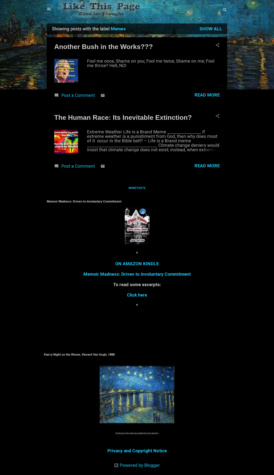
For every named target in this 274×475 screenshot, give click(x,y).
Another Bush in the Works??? (103, 46)
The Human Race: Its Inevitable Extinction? (123, 117)
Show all (210, 28)
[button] (217, 45)
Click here (137, 295)
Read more (207, 95)
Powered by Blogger (139, 465)
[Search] (225, 10)
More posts (137, 187)
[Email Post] (102, 96)
